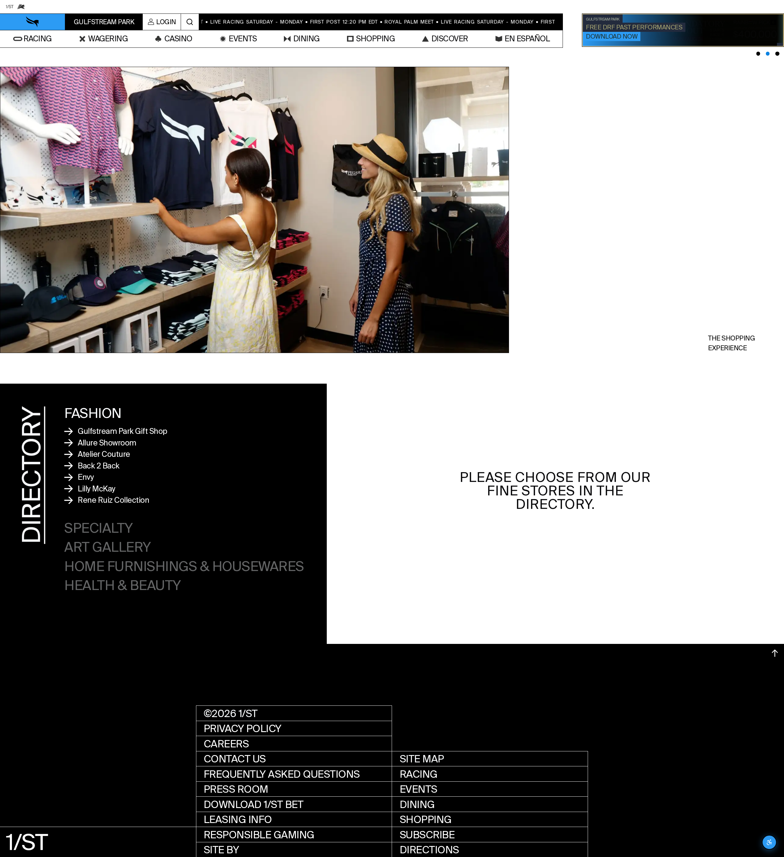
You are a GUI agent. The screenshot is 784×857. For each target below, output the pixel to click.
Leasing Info (238, 819)
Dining (417, 804)
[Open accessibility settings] (769, 842)
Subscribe (427, 835)
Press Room (236, 789)
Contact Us (235, 759)
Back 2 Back (98, 465)
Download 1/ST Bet (253, 804)
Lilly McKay (96, 488)
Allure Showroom (107, 442)
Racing (419, 774)
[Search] (189, 21)
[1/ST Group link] (10, 7)
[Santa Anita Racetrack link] (21, 7)
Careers (226, 744)
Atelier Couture (104, 454)
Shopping (426, 819)
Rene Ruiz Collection (113, 500)
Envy (86, 477)
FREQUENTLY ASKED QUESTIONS (282, 774)
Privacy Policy (242, 729)
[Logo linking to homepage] (33, 22)
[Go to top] (775, 653)
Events (418, 789)
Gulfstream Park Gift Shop (122, 431)
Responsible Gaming (259, 835)
